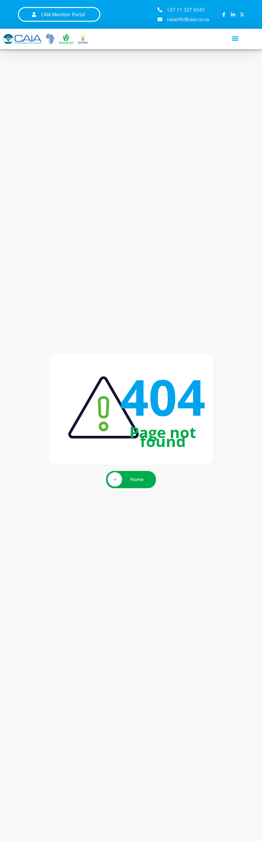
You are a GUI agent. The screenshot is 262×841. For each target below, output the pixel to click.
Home (137, 479)
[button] (235, 38)
